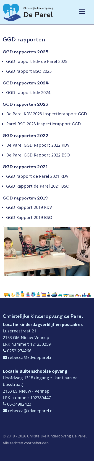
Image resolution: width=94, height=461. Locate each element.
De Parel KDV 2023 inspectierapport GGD (46, 113)
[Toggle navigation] (82, 15)
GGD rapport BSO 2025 (29, 71)
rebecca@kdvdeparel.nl (31, 357)
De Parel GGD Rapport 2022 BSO (38, 155)
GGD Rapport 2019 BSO (29, 217)
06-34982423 (19, 404)
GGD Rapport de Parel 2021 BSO (37, 186)
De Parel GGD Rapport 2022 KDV (38, 145)
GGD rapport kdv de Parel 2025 (36, 61)
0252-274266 (19, 350)
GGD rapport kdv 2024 (28, 92)
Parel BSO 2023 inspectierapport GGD (43, 124)
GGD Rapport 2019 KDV (29, 207)
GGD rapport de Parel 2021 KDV (37, 176)
